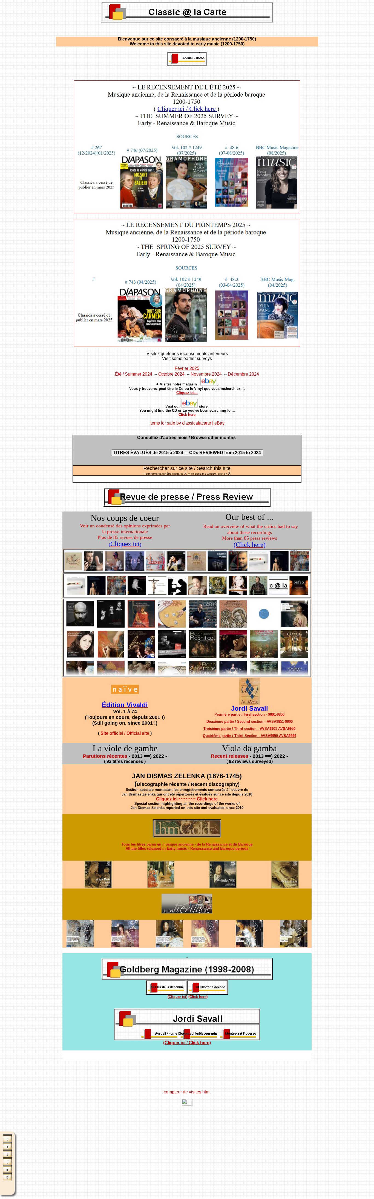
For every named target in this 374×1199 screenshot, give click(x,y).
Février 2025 (187, 368)
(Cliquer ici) (177, 997)
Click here (187, 415)
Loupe (7, 1186)
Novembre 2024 (206, 374)
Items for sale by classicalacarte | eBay (187, 423)
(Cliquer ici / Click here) (187, 1042)
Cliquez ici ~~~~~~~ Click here (187, 799)
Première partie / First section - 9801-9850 (249, 714)
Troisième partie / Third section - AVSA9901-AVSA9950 (249, 729)
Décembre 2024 (243, 374)
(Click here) (198, 997)
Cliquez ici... (187, 393)
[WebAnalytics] (187, 1104)
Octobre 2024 (172, 374)
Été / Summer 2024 (133, 374)
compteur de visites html (187, 1092)
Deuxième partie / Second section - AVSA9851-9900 (249, 721)
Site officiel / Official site (124, 733)
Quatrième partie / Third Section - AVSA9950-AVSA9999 (249, 736)
